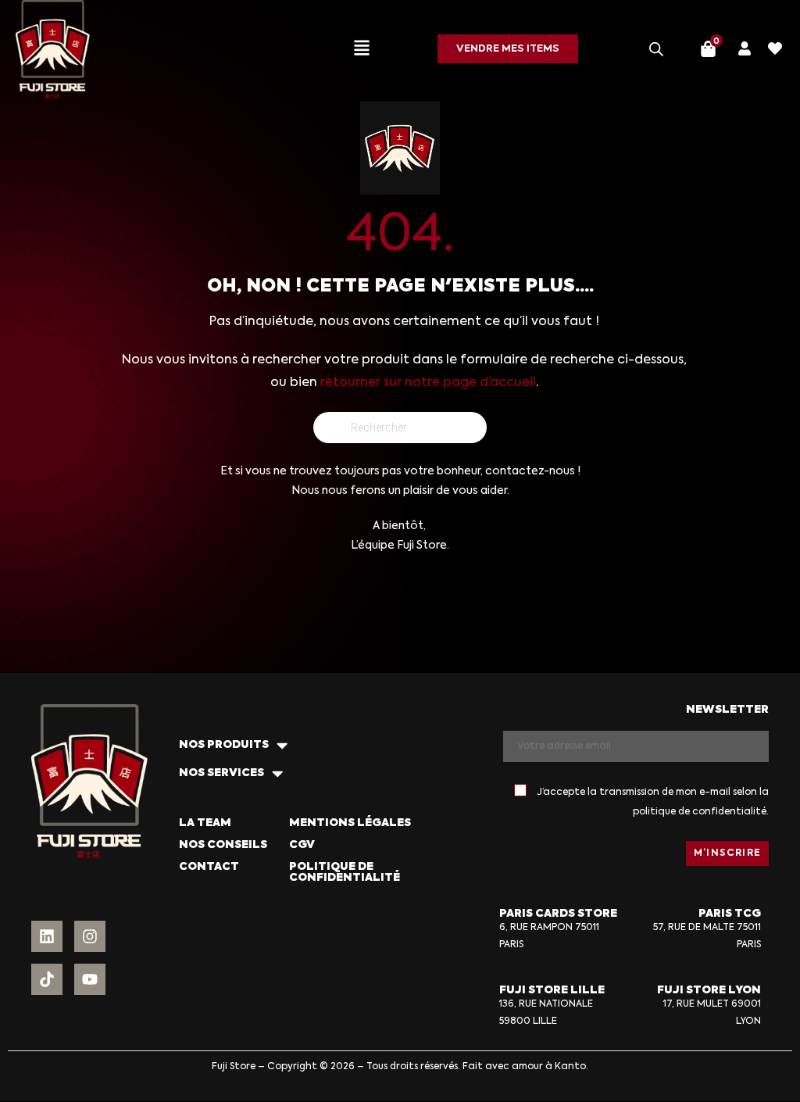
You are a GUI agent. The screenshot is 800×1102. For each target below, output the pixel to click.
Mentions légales (350, 823)
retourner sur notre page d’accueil (428, 383)
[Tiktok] (46, 979)
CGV (302, 844)
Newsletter (727, 709)
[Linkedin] (46, 936)
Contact (209, 866)
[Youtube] (89, 979)
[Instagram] (89, 936)
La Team (205, 823)
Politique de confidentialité (344, 872)
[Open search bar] (656, 49)
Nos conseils (223, 844)
